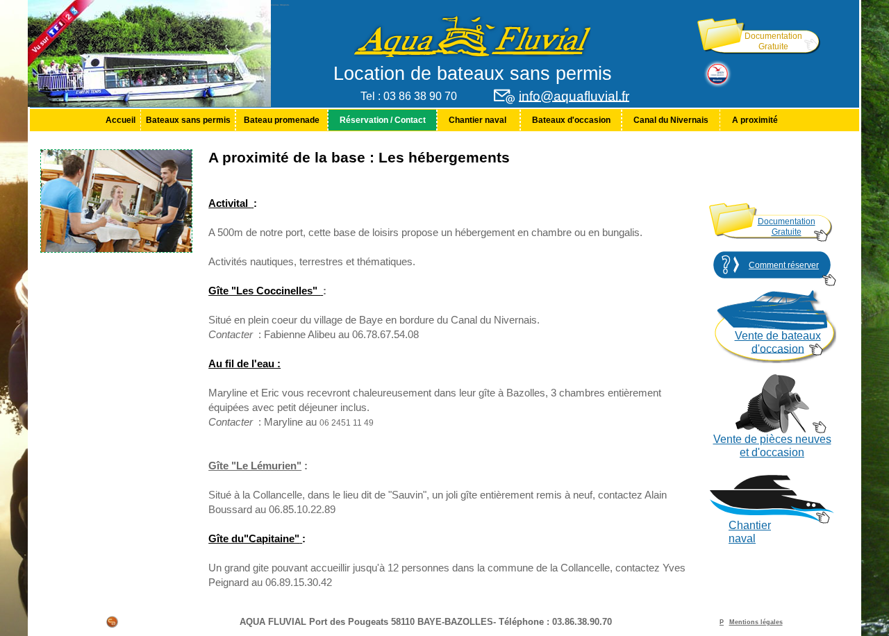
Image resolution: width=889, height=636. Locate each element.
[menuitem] (120, 120)
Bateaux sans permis (188, 120)
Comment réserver (784, 265)
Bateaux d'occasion (571, 120)
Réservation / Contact (383, 120)
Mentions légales (756, 622)
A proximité (755, 120)
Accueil (120, 120)
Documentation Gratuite (773, 41)
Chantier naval (478, 120)
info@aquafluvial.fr (574, 96)
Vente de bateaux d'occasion (778, 342)
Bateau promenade (281, 120)
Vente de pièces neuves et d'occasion (772, 445)
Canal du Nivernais (670, 120)
